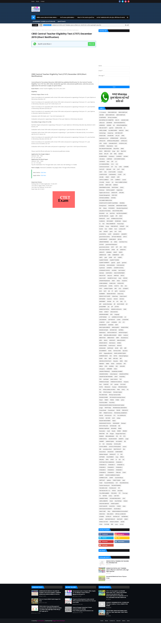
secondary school (107, 449)
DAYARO (101, 185)
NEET (110, 358)
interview (122, 299)
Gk (111, 242)
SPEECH (122, 457)
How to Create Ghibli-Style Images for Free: (50, 600)
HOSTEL (110, 286)
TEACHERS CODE (103, 488)
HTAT (100, 288)
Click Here (43, 172)
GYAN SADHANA (111, 265)
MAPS (116, 325)
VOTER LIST (108, 516)
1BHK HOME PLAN (112, 112)
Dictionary (101, 190)
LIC (125, 317)
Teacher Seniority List (104, 485)
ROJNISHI (101, 436)
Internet (115, 299)
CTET (112, 179)
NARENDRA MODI (103, 356)
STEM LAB (118, 472)
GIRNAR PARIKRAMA (104, 242)
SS (116, 459)
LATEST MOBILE (103, 317)
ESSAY (120, 216)
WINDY (126, 519)
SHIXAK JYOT (113, 454)
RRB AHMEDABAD (110, 436)
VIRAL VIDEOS (110, 514)
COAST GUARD (112, 172)
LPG (120, 322)
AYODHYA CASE (123, 143)
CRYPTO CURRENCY (104, 179)
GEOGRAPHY (116, 234)
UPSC (124, 498)
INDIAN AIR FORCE (111, 293)
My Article (125, 350)
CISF (114, 169)
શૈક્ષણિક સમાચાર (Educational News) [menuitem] (46, 17)
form (116, 229)
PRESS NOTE (125, 410)
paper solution (114, 379)
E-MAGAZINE (111, 205)
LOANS (118, 319)
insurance (109, 299)
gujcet (118, 262)
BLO (118, 151)
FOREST (110, 229)
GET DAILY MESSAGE (116, 236)
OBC (117, 366)
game (111, 231)
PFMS (118, 389)
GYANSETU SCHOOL (118, 267)
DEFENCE (115, 185)
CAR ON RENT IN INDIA (119, 159)
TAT (117, 483)
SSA (119, 459)
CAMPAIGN (109, 159)
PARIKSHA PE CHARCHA (116, 382)
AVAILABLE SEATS (113, 143)
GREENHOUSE (102, 255)
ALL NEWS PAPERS (113, 130)
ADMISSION (102, 125)
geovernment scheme (104, 236)
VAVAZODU (112, 506)
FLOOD (101, 229)
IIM (109, 291)
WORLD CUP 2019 (103, 521)
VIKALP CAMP (102, 511)
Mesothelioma (124, 337)
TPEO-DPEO (114, 493)
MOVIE (116, 348)
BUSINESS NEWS (103, 156)
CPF (124, 174)
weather (101, 519)
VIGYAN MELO (117, 508)
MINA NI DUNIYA (121, 340)
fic (99, 223)
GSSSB (110, 257)
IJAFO (116, 291)
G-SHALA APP (122, 229)
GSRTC (100, 257)
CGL (116, 166)
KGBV (125, 309)
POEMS (117, 400)
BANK (122, 148)
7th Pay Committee (112, 117)
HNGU (118, 280)
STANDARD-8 (102, 472)
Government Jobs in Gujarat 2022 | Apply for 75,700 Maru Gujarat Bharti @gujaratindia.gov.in (84, 592)
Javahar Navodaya (107, 304)
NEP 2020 (115, 358)
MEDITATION (102, 337)
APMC (123, 135)
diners (123, 620)
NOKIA (112, 363)
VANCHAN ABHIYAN (104, 503)
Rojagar (112, 433)
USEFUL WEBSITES (103, 501)
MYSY (100, 353)
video (124, 506)
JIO (126, 304)
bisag (113, 151)
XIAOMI (122, 521)
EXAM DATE (102, 218)
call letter (126, 156)
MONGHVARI (102, 348)
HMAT (113, 280)
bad (116, 146)
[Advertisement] (63, 58)
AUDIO (105, 143)
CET (112, 166)
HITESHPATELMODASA (104, 280)
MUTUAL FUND (117, 350)
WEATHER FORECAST (110, 519)
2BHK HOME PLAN (123, 112)
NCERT (100, 358)
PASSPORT (106, 384)
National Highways (123, 356)
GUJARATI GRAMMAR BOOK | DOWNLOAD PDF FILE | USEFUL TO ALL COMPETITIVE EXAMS (117, 604)
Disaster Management (104, 195)
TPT (119, 493)
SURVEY (111, 477)
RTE (117, 436)
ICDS (120, 288)
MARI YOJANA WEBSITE (104, 327)
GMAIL (115, 242)
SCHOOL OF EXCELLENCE (115, 446)
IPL (113, 301)
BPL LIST (106, 153)
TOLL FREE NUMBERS (104, 493)
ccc (116, 161)
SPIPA (107, 459)
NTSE (106, 366)
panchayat (105, 379)
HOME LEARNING (103, 283)
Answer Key (110, 133)
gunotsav (124, 262)
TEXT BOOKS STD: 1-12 (104, 490)
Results (113, 431)
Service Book (102, 451)
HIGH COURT (102, 278)
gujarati (113, 262)
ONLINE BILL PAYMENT (117, 371)
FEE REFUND (118, 221)
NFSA (126, 361)
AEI (114, 125)
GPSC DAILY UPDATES (104, 249)
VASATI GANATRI (103, 506)
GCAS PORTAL (102, 234)
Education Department (122, 208)
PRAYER (118, 410)
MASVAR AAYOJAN (103, 330)
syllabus (109, 480)
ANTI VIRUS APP (119, 133)
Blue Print (123, 151)
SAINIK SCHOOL (103, 439)
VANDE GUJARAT (115, 503)
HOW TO (116, 286)
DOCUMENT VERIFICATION (105, 200)
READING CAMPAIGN (104, 428)
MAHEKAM (110, 325)
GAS (115, 231)
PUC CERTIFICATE (122, 415)
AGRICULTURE (118, 128)
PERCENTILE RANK (122, 387)
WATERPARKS (125, 516)
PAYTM (101, 387)
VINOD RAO (102, 514)
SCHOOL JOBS (117, 444)
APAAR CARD (102, 135)
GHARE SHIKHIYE (103, 239)
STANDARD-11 (111, 464)
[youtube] (106, 545)
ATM (100, 143)
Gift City (119, 239)
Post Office (111, 402)
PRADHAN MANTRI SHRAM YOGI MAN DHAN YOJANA (111, 405)
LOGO (107, 322)
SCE (103, 444)
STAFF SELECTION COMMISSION (106, 462)
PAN (100, 379)
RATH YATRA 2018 (103, 426)
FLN (127, 226)
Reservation (102, 431)
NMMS (107, 363)
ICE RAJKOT (125, 288)
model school (112, 345)
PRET (100, 413)
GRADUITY (101, 252)
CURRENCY (117, 179)
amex (128, 620)
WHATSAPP (119, 519)
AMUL (127, 130)
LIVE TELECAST (111, 319)
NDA (106, 358)
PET (100, 389)
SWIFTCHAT (102, 480)
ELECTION (112, 213)
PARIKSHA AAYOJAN (104, 382)
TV (100, 496)
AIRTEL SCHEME (102, 130)
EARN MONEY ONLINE (121, 205)
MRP (125, 348)
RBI (119, 426)
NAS (111, 356)
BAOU (100, 151)
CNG (105, 172)
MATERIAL (121, 330)
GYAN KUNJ (102, 265)
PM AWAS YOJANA (117, 392)
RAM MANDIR (116, 423)
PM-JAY (101, 400)
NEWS (121, 361)
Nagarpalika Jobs (108, 353)
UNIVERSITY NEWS (103, 498)
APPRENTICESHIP (114, 138)
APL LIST (117, 135)
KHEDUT (106, 312)
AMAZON (121, 130)
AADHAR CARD (124, 120)
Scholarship (109, 444)
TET (119, 488)
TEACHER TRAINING (116, 485)
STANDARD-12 (120, 464)
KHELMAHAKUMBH (103, 314)
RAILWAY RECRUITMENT (104, 420)
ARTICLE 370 (102, 141)
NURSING (111, 366)
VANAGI (125, 501)
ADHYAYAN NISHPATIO (119, 122)
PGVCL (123, 389)
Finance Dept (120, 223)
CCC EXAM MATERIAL (104, 164)
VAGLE (111, 501)
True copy (125, 493)
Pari (121, 379)
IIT (112, 291)
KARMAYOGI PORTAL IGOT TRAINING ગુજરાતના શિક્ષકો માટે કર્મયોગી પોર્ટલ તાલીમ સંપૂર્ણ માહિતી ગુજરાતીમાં (117, 569)
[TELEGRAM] (122, 545)
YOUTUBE (106, 524)
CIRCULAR (108, 169)
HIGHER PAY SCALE (112, 278)
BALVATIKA (116, 148)
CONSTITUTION (103, 174)
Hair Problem (121, 270)
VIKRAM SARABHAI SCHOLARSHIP (120, 511)
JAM (100, 304)
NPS (125, 363)
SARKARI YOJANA (110, 441)
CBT (112, 161)
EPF (116, 216)
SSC (123, 459)
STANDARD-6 (111, 470)
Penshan (114, 387)
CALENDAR (118, 156)
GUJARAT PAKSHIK (103, 260)
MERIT (117, 337)
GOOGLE (101, 244)
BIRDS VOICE (107, 151)
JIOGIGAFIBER (102, 306)
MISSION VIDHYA (103, 343)
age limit (111, 128)
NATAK (115, 356)
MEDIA (119, 335)
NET (121, 358)
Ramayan (123, 423)
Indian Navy (115, 296)
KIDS (111, 314)
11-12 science (102, 112)
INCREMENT (102, 293)
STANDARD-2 (102, 467)
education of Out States (105, 210)
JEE (114, 304)
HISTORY (125, 278)
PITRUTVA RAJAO (107, 392)
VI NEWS (119, 506)
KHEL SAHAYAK (114, 312)
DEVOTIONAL (115, 187)
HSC (126, 286)
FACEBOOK (102, 221)
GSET (122, 255)
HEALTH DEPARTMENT (119, 273)
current (124, 179)
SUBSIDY (101, 475)
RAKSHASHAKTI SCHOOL (105, 423)
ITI (125, 301)
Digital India (119, 190)
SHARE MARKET (119, 451)
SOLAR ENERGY (110, 457)
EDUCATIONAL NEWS (118, 210)
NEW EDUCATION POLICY (105, 361)
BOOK (100, 153)
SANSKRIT (101, 441)
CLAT (118, 169)
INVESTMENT (102, 301)
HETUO (122, 275)
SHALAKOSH (110, 451)
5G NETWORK (102, 117)
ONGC (115, 369)
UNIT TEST (116, 496)
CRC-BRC (101, 177)
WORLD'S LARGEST (114, 521)
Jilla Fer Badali (120, 304)
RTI (120, 436)
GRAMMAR (108, 252)
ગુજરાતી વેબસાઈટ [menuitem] (62, 21)
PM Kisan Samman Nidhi (114, 394)
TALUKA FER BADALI (109, 483)
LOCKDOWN (125, 319)
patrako (116, 384)
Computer (120, 172)
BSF (111, 153)
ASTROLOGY (124, 141)
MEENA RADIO (111, 337)
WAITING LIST (116, 516)
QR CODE (108, 418)
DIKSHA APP (114, 192)
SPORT (112, 459)
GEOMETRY (124, 234)
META (100, 340)
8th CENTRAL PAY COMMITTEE (106, 120)
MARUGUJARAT (115, 327)
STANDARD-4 (119, 467)
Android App (102, 133)
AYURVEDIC (102, 146)
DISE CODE (114, 195)
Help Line (109, 275)
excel (108, 218)
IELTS (100, 291)
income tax (122, 291)
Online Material (113, 374)
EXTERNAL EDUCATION (116, 218)
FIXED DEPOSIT (114, 226)
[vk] (122, 541)
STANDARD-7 (119, 470)
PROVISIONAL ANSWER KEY (120, 413)
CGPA (120, 166)
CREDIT (107, 177)
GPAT (112, 247)
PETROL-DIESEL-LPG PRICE (109, 389)
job (108, 306)
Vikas (109, 511)
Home (32, 1)
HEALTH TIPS (102, 275)
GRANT (115, 252)
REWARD (125, 431)
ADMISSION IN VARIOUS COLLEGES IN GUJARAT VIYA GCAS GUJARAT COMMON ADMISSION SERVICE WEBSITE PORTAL (81, 25)
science (124, 446)
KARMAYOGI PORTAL (104, 309)
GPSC (125, 247)
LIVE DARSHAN (102, 319)
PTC (114, 415)
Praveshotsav (111, 410)
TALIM (100, 483)
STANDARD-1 (119, 462)
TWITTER (105, 496)
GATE (120, 231)
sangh (126, 439)
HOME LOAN (112, 283)
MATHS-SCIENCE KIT (112, 332)
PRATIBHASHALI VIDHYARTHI (120, 407)
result (108, 431)
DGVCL (122, 187)
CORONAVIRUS (112, 174)
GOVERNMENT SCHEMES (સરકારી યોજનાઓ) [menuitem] (44, 21)
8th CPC (117, 120)
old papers (102, 369)
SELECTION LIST (117, 449)
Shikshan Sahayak (103, 454)
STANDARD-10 (102, 464)
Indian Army (120, 293)
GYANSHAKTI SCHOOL (104, 270)
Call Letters (102, 159)
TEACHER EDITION (124, 483)
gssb (106, 257)
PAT (111, 384)
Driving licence (102, 205)
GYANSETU (109, 267)
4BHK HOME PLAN (120, 115)
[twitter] (123, 1)
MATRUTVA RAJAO (123, 332)
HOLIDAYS (124, 280)
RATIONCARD (113, 426)
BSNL (115, 153)
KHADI (100, 312)
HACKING (114, 270)
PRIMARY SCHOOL (108, 413)
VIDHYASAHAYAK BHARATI (105, 508)
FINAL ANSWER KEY (110, 223)
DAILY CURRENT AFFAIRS (121, 182)
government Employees (111, 244)
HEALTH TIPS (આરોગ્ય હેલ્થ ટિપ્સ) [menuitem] (85, 17)
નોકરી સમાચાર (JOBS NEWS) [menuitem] (67, 17)
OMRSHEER (109, 369)
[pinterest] (128, 1)
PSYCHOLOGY (108, 415)
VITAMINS (101, 516)
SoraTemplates (40, 620)
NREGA (101, 366)
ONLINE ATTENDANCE (104, 371)
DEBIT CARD (108, 185)
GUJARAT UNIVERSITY (104, 262)
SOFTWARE (101, 457)
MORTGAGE (110, 348)
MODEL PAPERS (102, 345)
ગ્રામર (116, 524)
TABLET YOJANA (116, 480)
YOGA (100, 524)
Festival (124, 221)
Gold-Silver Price (123, 242)
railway (118, 418)
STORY (124, 472)
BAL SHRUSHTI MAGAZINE (105, 148)
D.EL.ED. (108, 182)
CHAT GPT (101, 169)
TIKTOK (114, 490)
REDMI (119, 428)
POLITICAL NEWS (103, 402)
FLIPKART (122, 226)
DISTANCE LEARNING (104, 198)
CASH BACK (102, 161)
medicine (126, 335)
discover (118, 620)
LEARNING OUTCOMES (117, 317)
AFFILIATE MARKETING (122, 125)
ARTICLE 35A (123, 138)
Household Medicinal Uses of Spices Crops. (116, 577)
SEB (100, 449)
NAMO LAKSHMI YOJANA (120, 353)
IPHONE (109, 301)
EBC (100, 208)
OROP (116, 376)
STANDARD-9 (111, 472)
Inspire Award (123, 296)
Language (117, 314)
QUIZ (113, 418)
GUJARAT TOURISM (114, 260)
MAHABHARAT (102, 325)
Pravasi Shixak (102, 410)
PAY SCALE (122, 384)
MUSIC (109, 350)
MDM (100, 335)
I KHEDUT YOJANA (108, 288)
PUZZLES (101, 418)
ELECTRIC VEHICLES (103, 216)
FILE (103, 223)
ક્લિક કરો (91, 44)
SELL (124, 449)
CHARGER (126, 166)
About (37, 1)
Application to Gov (103, 138)
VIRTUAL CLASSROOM (120, 514)
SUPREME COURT (103, 477)
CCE (117, 164)
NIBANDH (101, 363)
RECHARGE (113, 428)
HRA (122, 286)
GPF (117, 247)
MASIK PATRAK (124, 327)
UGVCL (110, 496)
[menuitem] (33, 17)
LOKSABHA (114, 322)
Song (117, 457)
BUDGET (121, 153)
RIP (107, 433)
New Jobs (115, 361)
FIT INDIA (101, 226)
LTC (124, 322)
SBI (125, 441)
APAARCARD (110, 135)
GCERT (109, 234)
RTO (124, 436)
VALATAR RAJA (118, 501)
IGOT (105, 291)
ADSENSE (109, 125)
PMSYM (112, 400)
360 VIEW (101, 115)
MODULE (119, 345)
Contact (42, 1)
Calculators (111, 156)
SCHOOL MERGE (103, 446)
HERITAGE (116, 275)
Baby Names (110, 146)
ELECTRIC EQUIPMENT (122, 213)
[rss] (122, 537)
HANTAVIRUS (109, 273)
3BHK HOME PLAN (110, 115)
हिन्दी (112, 524)
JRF (112, 306)
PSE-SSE (101, 415)
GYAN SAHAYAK (120, 265)
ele (107, 213)
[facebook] (120, 1)
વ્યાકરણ (121, 524)
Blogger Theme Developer (58, 620)
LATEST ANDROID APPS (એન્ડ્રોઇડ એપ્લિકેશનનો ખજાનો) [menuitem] (111, 17)
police (122, 400)
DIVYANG (113, 198)
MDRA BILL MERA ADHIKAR (110, 335)
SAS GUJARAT (119, 441)
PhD (100, 392)
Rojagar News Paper (120, 433)
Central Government (104, 166)
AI (124, 128)
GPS (121, 247)
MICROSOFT (112, 340)
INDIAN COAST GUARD (104, 296)
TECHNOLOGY (112, 488)
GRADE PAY (123, 249)
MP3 (121, 348)
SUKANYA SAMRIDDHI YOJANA (112, 475)
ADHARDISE (109, 122)
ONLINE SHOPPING (123, 374)
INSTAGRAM (102, 299)
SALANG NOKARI (113, 439)
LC (109, 317)
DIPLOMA (121, 192)
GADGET (106, 231)
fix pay (107, 226)
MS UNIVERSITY (102, 350)
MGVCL (105, 340)
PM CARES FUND (103, 394)
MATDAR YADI (113, 330)
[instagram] (126, 1)
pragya (101, 407)
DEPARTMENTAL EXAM (104, 187)
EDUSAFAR (101, 213)
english (112, 216)
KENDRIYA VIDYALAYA (116, 309)
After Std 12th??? (103, 128)
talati (124, 480)
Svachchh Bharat (119, 477)
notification (38, 30)
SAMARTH (121, 439)
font (106, 229)
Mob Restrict (112, 343)
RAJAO (114, 420)
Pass (100, 384)
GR (117, 249)
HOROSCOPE (120, 283)
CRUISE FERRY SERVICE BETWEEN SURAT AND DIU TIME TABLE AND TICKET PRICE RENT (116, 612)
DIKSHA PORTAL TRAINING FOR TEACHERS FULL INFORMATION (117, 561)
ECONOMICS (112, 208)
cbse (108, 161)
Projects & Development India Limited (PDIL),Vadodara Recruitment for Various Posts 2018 (84, 600)
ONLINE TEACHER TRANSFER (105, 376)
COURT (119, 174)
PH (127, 389)
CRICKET (113, 177)
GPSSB (113, 249)
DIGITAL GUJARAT (110, 190)
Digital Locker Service (104, 192)
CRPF (118, 177)
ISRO (121, 301)
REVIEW (119, 431)
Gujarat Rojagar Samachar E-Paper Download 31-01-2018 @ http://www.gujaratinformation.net (83, 609)
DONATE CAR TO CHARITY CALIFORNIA (108, 203)
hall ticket (101, 273)
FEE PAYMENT (110, 221)
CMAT (100, 172)
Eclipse (105, 208)
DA (112, 182)
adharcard (101, 122)
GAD (100, 231)
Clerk (123, 169)
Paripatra (126, 382)
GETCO (125, 236)
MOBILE (119, 343)
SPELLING (101, 459)
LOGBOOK (101, 322)
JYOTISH (117, 306)
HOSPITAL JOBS (103, 286)
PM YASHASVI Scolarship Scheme (117, 397)
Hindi (120, 278)
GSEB (109, 255)
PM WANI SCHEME (103, 397)
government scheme (104, 247)
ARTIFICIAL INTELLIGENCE (113, 141)
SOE (121, 454)
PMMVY (106, 400)
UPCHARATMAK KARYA (115, 498)
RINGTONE (101, 433)
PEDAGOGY (107, 387)
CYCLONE (101, 182)
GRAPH (120, 252)
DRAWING (122, 203)
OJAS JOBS (122, 366)
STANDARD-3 (111, 467)
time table (120, 490)
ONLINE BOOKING (103, 374)
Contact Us (112, 620)
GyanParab (102, 267)
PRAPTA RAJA (108, 407)
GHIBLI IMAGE (112, 239)
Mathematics (102, 332)
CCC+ (112, 164)
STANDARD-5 (102, 470)
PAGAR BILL (122, 376)
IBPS (116, 288)
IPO (117, 301)
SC (100, 444)
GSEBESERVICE (115, 255)
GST (115, 257)
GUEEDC (120, 257)
